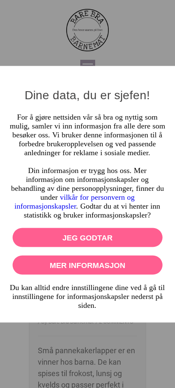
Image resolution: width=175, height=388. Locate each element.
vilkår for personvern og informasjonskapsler (74, 201)
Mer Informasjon (87, 265)
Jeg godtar (87, 237)
